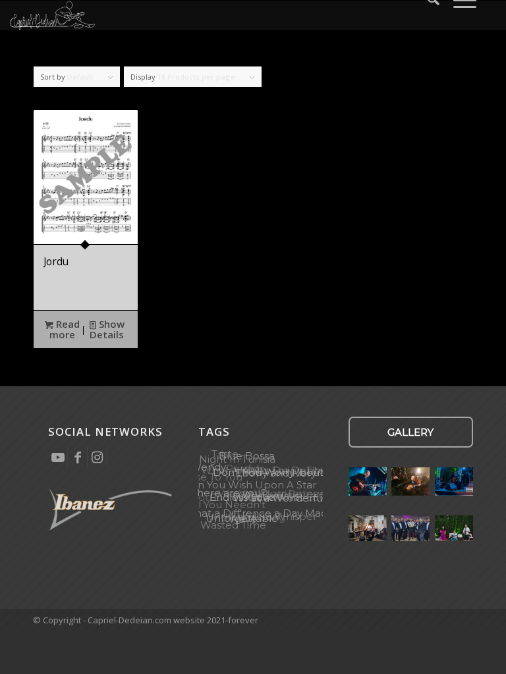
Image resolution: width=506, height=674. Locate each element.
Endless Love (242, 497)
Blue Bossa (247, 456)
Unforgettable (242, 518)
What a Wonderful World (295, 498)
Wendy (208, 467)
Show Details (107, 329)
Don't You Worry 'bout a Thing (287, 472)
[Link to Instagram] (97, 457)
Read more (64, 329)
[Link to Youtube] (57, 457)
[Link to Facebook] (77, 457)
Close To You (211, 476)
